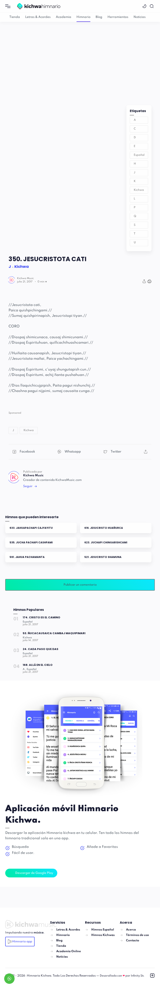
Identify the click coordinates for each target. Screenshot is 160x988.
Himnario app (22, 941)
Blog (99, 17)
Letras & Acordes (38, 17)
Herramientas (118, 17)
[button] (145, 6)
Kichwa (139, 190)
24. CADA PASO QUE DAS (40, 649)
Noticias (140, 17)
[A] (24, 669)
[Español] (27, 622)
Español (139, 155)
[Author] (25, 278)
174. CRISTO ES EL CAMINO (41, 617)
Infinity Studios (140, 975)
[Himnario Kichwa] (38, 6)
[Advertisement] (80, 59)
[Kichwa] (27, 637)
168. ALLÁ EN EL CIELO (37, 665)
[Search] (152, 6)
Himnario (83, 17)
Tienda (14, 17)
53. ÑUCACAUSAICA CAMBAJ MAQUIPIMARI (54, 633)
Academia (63, 17)
